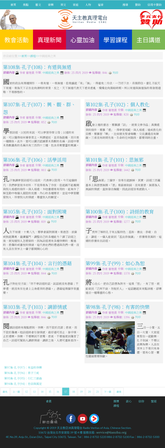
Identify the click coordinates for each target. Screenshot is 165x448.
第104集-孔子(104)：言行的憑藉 (37, 263)
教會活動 (16, 39)
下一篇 (107, 391)
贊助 (138, 5)
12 (26, 391)
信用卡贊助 (154, 5)
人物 (88, 5)
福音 (100, 5)
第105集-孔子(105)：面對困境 (35, 211)
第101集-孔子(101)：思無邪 (114, 159)
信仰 (141, 401)
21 (97, 391)
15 (50, 391)
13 (34, 391)
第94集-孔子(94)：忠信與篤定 (23, 384)
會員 (49, 401)
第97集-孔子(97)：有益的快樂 (23, 367)
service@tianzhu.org (111, 432)
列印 (115, 73)
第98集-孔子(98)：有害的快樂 (118, 306)
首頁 (13, 5)
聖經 (154, 401)
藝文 (38, 5)
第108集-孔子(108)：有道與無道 (37, 66)
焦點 (26, 5)
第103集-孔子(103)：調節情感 (35, 306)
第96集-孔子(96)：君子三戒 (21, 373)
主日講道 (148, 39)
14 (42, 391)
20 (89, 391)
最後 (119, 391)
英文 (63, 5)
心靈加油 (82, 39)
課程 (33, 56)
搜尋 (125, 5)
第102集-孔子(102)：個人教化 (118, 104)
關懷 (116, 401)
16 (58, 391)
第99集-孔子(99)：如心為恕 (115, 263)
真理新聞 (49, 39)
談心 (129, 401)
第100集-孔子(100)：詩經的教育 (120, 211)
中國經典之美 (50, 73)
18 (73, 391)
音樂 (51, 5)
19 (81, 391)
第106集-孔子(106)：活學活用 (35, 159)
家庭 (75, 5)
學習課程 (115, 39)
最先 (5, 391)
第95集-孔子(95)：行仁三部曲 (23, 378)
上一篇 (16, 391)
